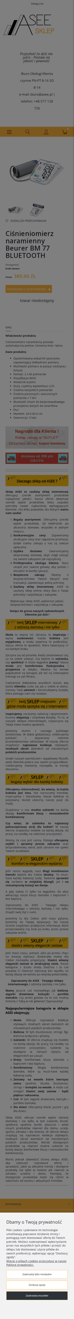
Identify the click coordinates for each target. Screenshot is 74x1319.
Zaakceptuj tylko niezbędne (37, 1274)
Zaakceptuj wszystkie (37, 1295)
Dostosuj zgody (37, 1285)
